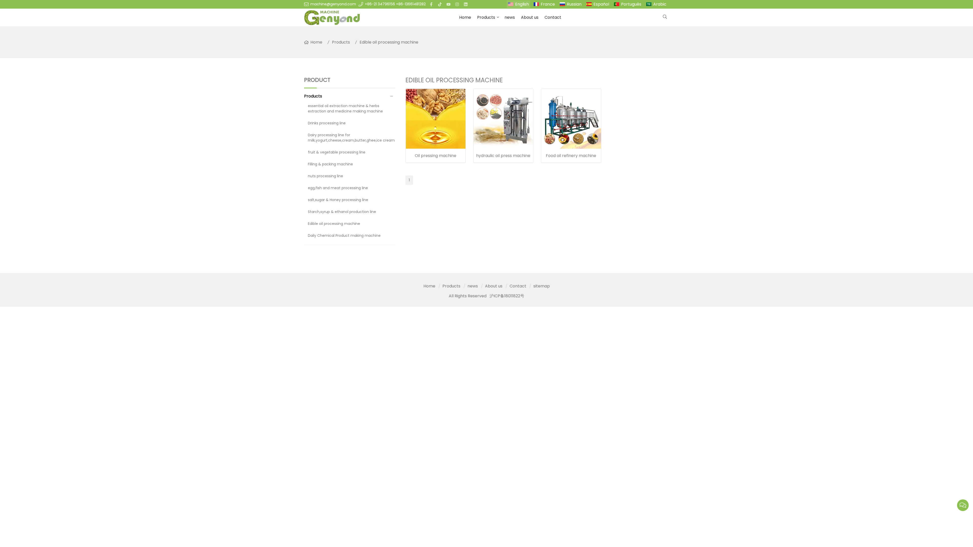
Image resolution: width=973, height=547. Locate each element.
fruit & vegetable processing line (336, 152)
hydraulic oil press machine (503, 156)
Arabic (659, 4)
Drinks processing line (327, 123)
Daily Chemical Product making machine (344, 235)
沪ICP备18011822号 (507, 296)
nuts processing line (325, 176)
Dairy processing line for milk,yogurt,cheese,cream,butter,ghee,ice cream (351, 137)
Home (465, 17)
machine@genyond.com (333, 4)
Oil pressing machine (435, 156)
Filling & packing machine (330, 164)
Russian (574, 4)
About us (529, 17)
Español (601, 4)
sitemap (541, 286)
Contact (553, 17)
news (509, 17)
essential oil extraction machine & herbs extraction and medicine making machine (345, 108)
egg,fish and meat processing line (338, 187)
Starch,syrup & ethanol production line (342, 211)
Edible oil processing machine (389, 42)
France (548, 4)
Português (631, 4)
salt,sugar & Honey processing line (338, 199)
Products (486, 17)
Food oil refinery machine (571, 156)
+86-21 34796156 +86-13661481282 (395, 4)
